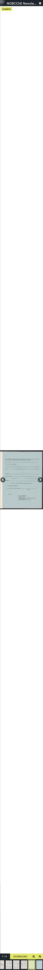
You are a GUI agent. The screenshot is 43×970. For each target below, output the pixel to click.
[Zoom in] (34, 956)
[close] (40, 3)
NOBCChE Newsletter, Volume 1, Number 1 (22, 3)
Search (7, 9)
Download (20, 956)
